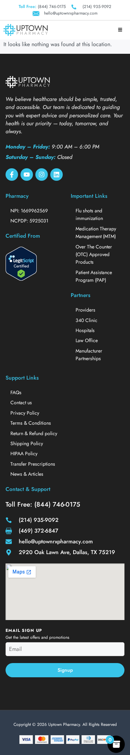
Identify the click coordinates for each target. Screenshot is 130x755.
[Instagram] (41, 174)
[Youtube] (26, 174)
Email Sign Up (24, 630)
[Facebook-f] (12, 174)
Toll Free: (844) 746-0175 (43, 504)
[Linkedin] (56, 174)
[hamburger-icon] (120, 30)
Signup (65, 670)
